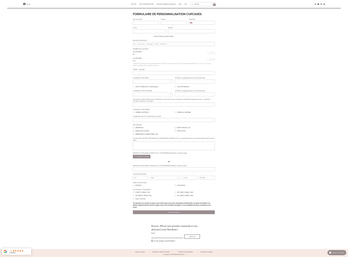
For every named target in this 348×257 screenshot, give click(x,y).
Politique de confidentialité (185, 252)
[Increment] (214, 53)
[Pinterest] (321, 4)
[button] (146, 4)
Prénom (163, 19)
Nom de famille (138, 19)
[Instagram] (324, 4)
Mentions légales (140, 252)
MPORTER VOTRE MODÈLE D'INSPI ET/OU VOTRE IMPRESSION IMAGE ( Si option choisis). (160, 165)
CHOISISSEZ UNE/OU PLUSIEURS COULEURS (147, 116)
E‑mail (135, 27)
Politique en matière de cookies (161, 252)
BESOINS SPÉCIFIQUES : (140, 40)
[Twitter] (318, 4)
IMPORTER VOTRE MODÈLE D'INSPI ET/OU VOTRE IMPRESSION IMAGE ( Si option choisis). (160, 153)
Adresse (171, 27)
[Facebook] (315, 4)
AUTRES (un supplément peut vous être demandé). (190, 78)
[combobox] (153, 81)
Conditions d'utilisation (206, 252)
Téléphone (192, 19)
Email (153, 233)
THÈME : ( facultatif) (139, 69)
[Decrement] (209, 53)
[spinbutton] (211, 53)
